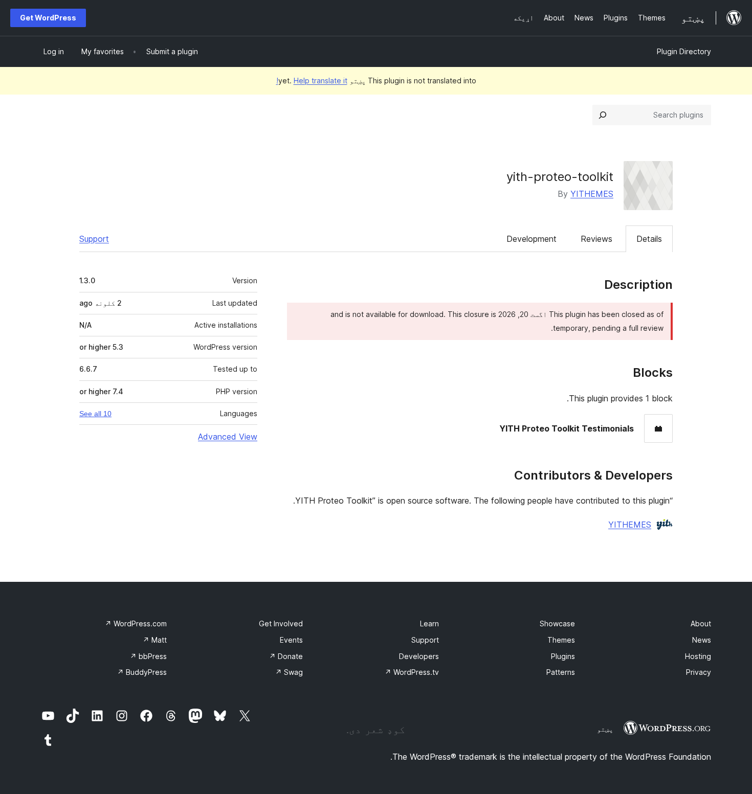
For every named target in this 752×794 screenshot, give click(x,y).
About (701, 623)
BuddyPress (142, 672)
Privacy (698, 672)
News (701, 640)
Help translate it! (311, 80)
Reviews (596, 239)
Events (291, 640)
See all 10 (95, 414)
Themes (561, 640)
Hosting (698, 656)
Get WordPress (48, 17)
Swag (289, 672)
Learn (429, 623)
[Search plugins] (602, 115)
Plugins (563, 656)
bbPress (148, 656)
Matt (155, 640)
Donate (286, 656)
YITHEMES (591, 194)
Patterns (560, 672)
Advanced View (227, 437)
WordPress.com (136, 623)
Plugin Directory (684, 51)
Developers (419, 656)
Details (649, 239)
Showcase (557, 623)
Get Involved (281, 623)
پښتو (605, 729)
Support (94, 239)
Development (531, 239)
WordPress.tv (412, 672)
